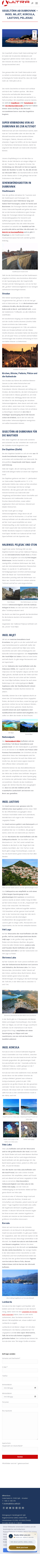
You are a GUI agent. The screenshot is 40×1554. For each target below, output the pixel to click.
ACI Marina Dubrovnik (14, 106)
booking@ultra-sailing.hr (11, 1503)
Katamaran (28, 103)
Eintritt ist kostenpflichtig (12, 232)
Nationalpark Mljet (13, 741)
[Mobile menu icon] (36, 3)
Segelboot (15, 103)
